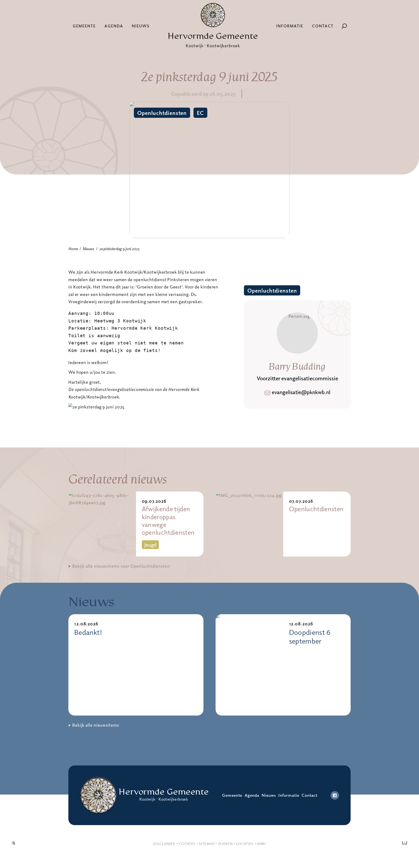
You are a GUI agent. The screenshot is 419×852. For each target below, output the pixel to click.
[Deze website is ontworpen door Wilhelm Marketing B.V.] (13, 843)
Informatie (289, 26)
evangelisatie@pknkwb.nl (301, 392)
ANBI (261, 843)
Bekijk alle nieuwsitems (95, 725)
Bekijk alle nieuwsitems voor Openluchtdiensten (121, 566)
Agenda (114, 26)
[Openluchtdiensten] (249, 524)
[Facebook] (334, 795)
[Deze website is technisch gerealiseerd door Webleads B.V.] (404, 843)
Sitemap (206, 843)
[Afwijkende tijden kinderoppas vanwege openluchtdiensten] (102, 524)
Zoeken (225, 843)
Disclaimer (164, 843)
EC (200, 112)
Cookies (187, 843)
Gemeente (84, 26)
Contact (323, 26)
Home (73, 248)
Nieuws (141, 26)
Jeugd (150, 544)
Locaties (244, 843)
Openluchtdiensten (162, 112)
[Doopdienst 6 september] (249, 665)
